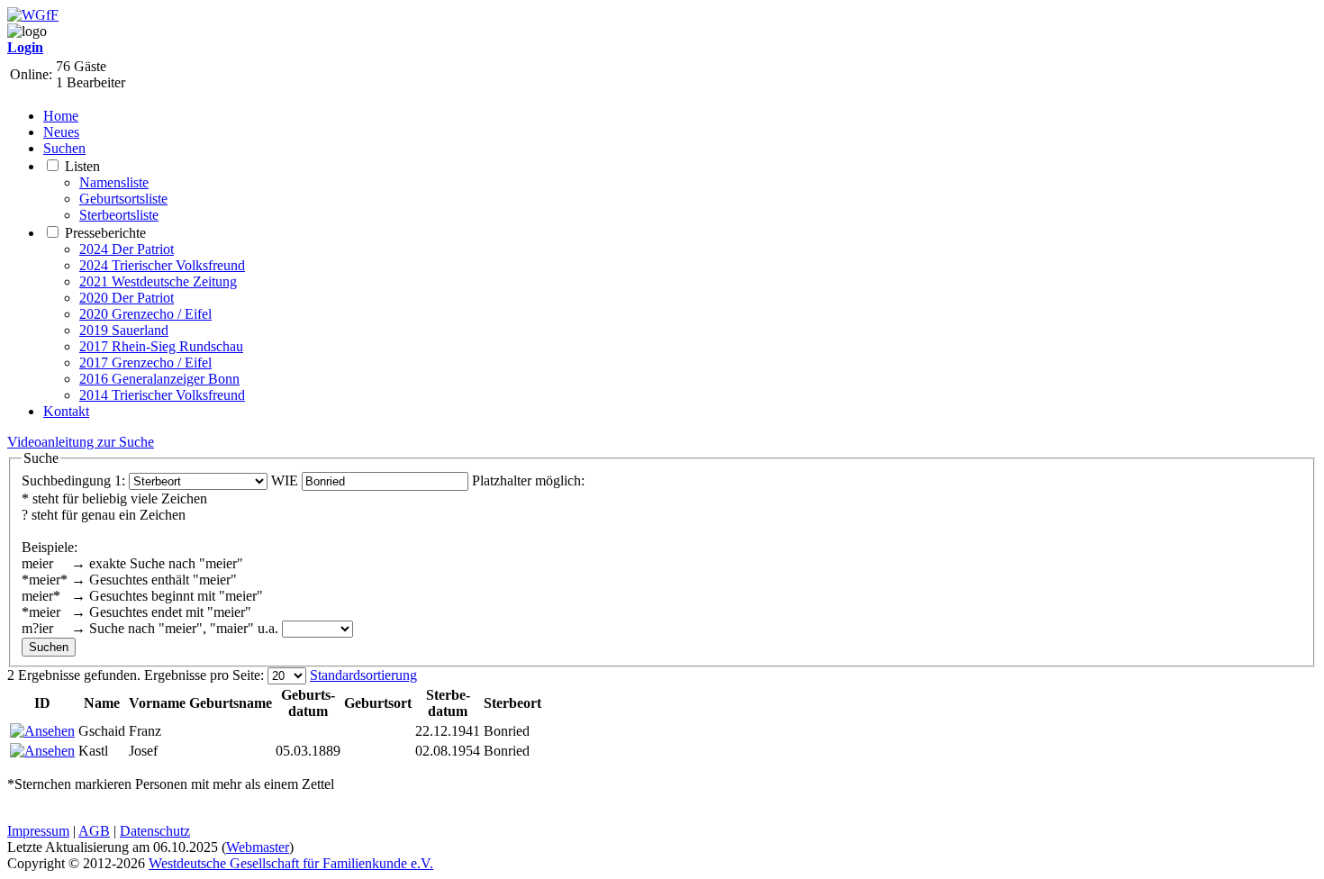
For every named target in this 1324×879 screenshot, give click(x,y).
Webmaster (257, 847)
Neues (61, 132)
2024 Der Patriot (126, 249)
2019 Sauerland (123, 330)
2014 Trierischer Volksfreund (162, 395)
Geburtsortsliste (123, 198)
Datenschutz (155, 830)
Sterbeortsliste (119, 214)
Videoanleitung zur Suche (80, 441)
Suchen (64, 148)
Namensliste (114, 182)
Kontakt (66, 411)
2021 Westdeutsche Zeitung (158, 281)
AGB (94, 830)
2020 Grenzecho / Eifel (145, 314)
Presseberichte (105, 232)
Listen (82, 166)
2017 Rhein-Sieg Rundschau (161, 346)
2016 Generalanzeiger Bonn (159, 378)
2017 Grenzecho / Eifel (145, 362)
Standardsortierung (363, 675)
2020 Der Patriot (126, 297)
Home (60, 115)
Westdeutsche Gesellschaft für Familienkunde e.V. (291, 863)
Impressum (38, 830)
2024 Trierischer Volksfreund (162, 265)
